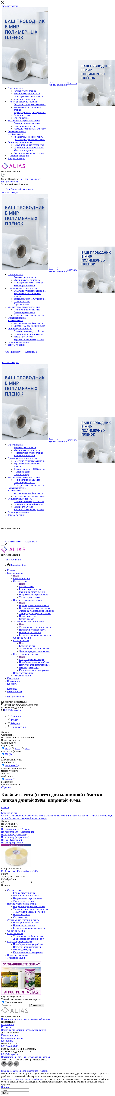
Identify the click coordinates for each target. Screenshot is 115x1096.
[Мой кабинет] (3, 356)
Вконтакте (16, 716)
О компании (7, 1024)
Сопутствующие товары (31, 659)
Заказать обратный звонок (36, 1019)
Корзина (14, 1071)
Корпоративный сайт (12, 1038)
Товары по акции (38, 818)
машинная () (12, 765)
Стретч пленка (26, 586)
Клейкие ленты (27, 646)
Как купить (7, 1040)
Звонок (22, 1071)
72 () (27, 748)
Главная (5, 1071)
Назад (16, 575)
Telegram (15, 723)
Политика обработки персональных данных (23, 1030)
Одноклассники (19, 727)
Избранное (32, 1071)
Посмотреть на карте (30, 179)
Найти (5, 1093)
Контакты (6, 1027)
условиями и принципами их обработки (21, 1079)
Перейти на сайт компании (19, 189)
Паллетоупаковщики (19, 818)
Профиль (43, 1071)
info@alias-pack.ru (13, 710)
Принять (5, 1087)
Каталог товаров (21, 578)
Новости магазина (14, 1002)
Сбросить (6, 787)
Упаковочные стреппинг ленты (35, 627)
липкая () (10, 779)
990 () (8, 754)
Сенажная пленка (87, 815)
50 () (17, 748)
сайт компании (13, 559)
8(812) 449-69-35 (9, 181)
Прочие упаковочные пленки (34, 605)
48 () (7, 748)
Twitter (14, 719)
